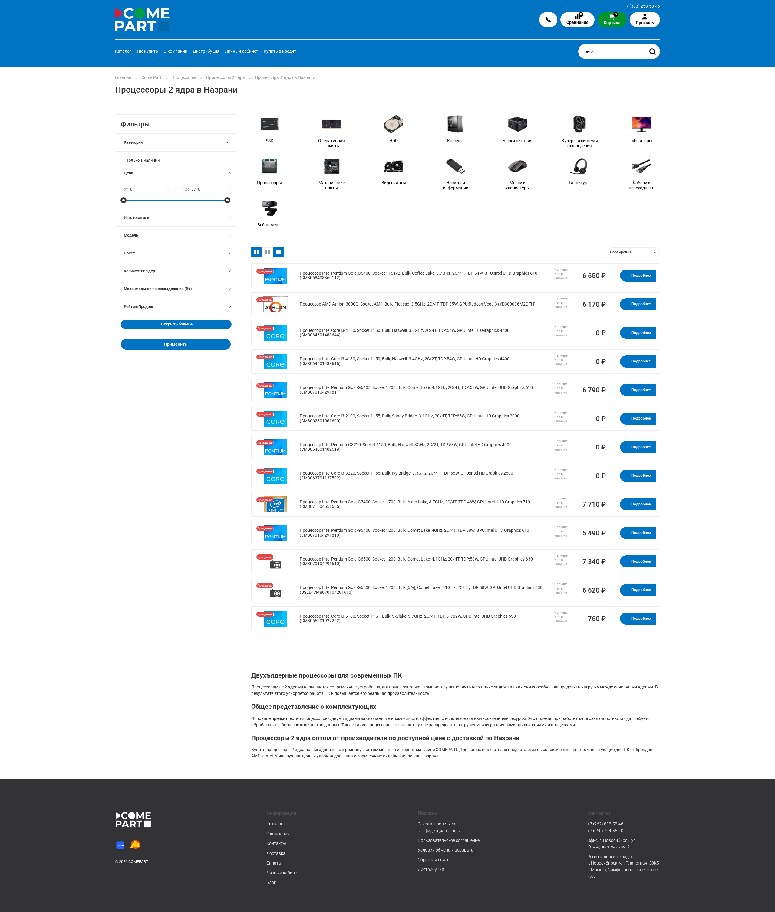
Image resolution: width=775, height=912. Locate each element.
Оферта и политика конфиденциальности (439, 827)
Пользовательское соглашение (449, 840)
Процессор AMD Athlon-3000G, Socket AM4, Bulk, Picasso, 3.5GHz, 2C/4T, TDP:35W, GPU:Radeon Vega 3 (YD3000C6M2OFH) (418, 304)
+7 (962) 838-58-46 (605, 824)
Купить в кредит (280, 51)
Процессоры (183, 77)
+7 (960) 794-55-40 (605, 830)
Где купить (147, 51)
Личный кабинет (241, 51)
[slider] (123, 200)
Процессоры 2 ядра (225, 77)
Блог (271, 882)
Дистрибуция (206, 51)
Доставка (275, 853)
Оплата (273, 863)
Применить (175, 344)
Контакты (276, 843)
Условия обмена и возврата (445, 850)
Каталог (123, 51)
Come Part (151, 77)
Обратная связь (434, 859)
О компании (175, 51)
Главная (123, 77)
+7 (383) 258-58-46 (642, 6)
